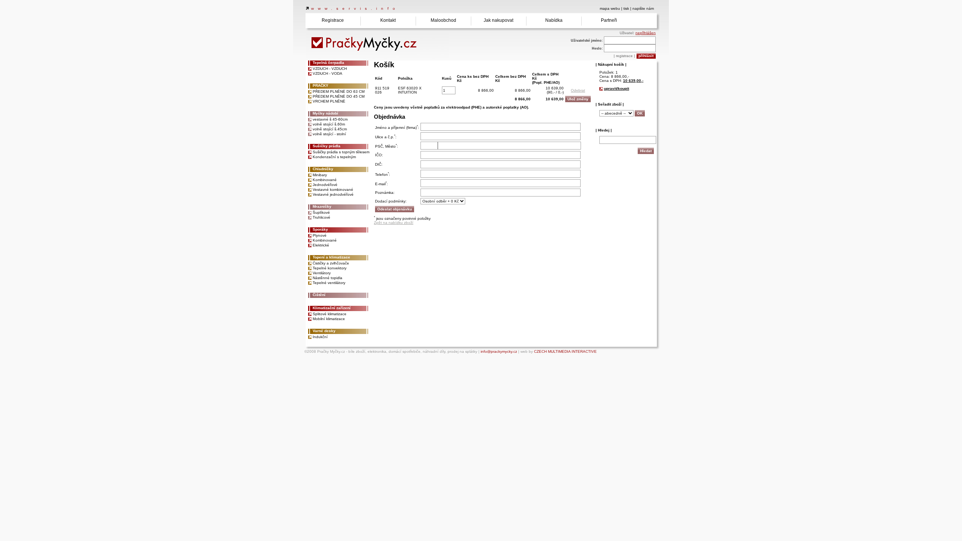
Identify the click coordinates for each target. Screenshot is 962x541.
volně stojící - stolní (329, 134)
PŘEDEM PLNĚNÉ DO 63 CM (339, 91)
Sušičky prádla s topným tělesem (341, 152)
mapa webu (610, 8)
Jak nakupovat (498, 20)
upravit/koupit (616, 88)
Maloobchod (443, 20)
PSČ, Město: (386, 146)
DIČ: (379, 164)
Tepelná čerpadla (328, 62)
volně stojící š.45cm (330, 129)
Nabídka (554, 20)
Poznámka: (385, 192)
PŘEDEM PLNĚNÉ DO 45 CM (339, 96)
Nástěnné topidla (327, 278)
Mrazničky (322, 206)
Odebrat (578, 90)
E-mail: (381, 184)
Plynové (320, 235)
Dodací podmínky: (391, 201)
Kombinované (325, 180)
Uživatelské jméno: (587, 40)
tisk (626, 8)
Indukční (320, 337)
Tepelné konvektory (329, 268)
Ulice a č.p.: (385, 137)
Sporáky (320, 229)
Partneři (609, 20)
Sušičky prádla (326, 146)
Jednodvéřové (325, 185)
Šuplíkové (321, 212)
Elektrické (321, 245)
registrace (624, 56)
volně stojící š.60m (329, 124)
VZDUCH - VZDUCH (330, 68)
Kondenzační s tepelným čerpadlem (334, 157)
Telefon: (382, 174)
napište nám (643, 8)
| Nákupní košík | (611, 64)
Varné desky (324, 331)
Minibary (320, 175)
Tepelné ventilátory (329, 283)
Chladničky (323, 169)
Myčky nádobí (325, 113)
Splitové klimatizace (329, 314)
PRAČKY (320, 85)
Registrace (333, 20)
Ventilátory (322, 273)
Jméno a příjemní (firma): (397, 127)
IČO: (379, 155)
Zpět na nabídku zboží (393, 223)
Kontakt (388, 20)
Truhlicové (321, 217)
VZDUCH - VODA (327, 73)
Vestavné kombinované (333, 189)
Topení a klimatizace (331, 257)
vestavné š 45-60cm (330, 119)
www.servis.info (355, 8)
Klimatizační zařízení (332, 308)
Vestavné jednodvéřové (333, 194)
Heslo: (597, 48)
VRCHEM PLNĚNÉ (329, 101)
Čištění (319, 295)
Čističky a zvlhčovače (331, 263)
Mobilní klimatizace (329, 319)
